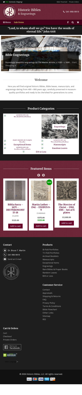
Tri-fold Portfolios (51, 253)
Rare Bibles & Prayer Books (55, 269)
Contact (46, 289)
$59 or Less (48, 276)
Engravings (48, 266)
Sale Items (19, 22)
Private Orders (74, 2)
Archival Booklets (51, 256)
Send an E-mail (14, 259)
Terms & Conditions (52, 306)
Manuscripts (48, 259)
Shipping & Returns (52, 296)
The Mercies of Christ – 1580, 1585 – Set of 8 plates (66, 208)
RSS (44, 319)
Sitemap (46, 316)
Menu (8, 22)
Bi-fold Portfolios (50, 249)
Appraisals (47, 293)
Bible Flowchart (62, 2)
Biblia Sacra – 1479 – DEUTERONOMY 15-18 (15, 208)
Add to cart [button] (15, 226)
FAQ (44, 299)
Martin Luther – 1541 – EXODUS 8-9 (41, 207)
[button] (4, 53)
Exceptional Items (51, 262)
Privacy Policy (49, 303)
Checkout (7, 336)
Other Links (48, 312)
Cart (5, 333)
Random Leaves (50, 272)
